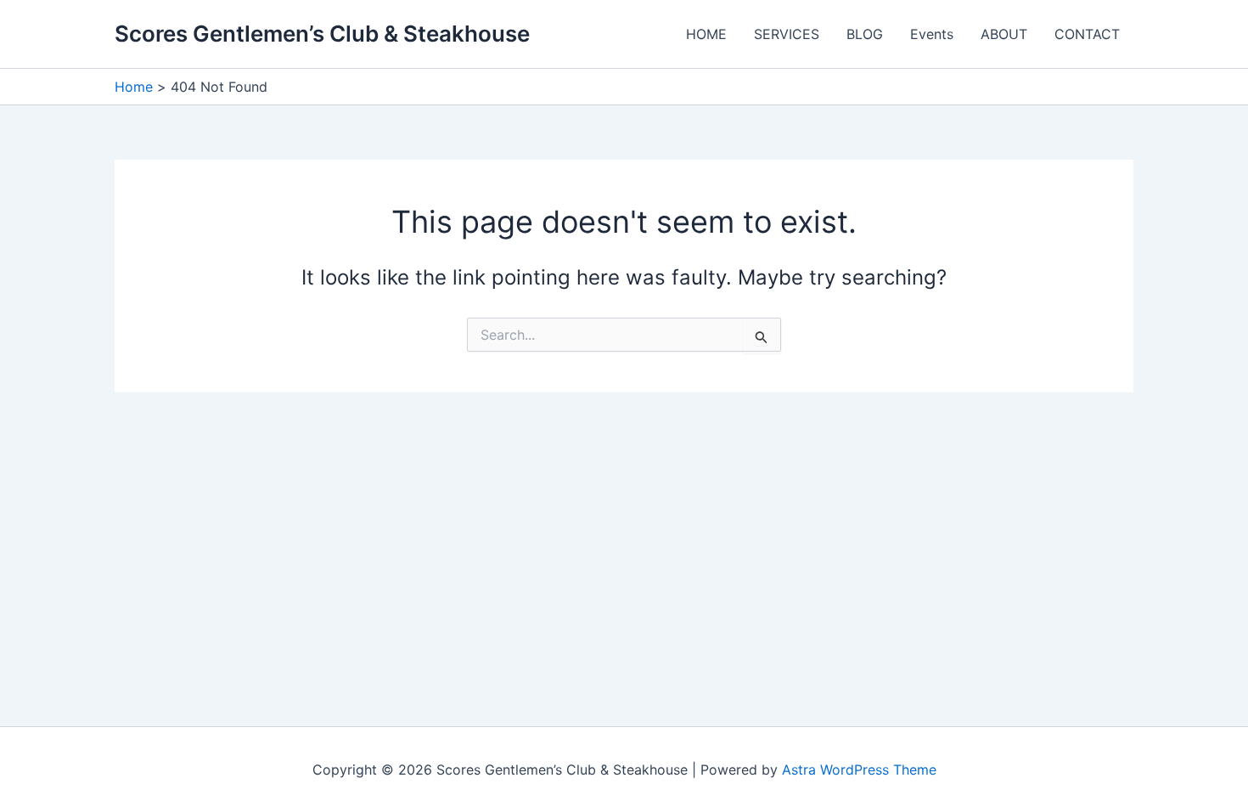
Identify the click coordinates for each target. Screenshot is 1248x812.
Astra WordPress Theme (859, 769)
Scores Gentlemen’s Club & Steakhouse (322, 33)
